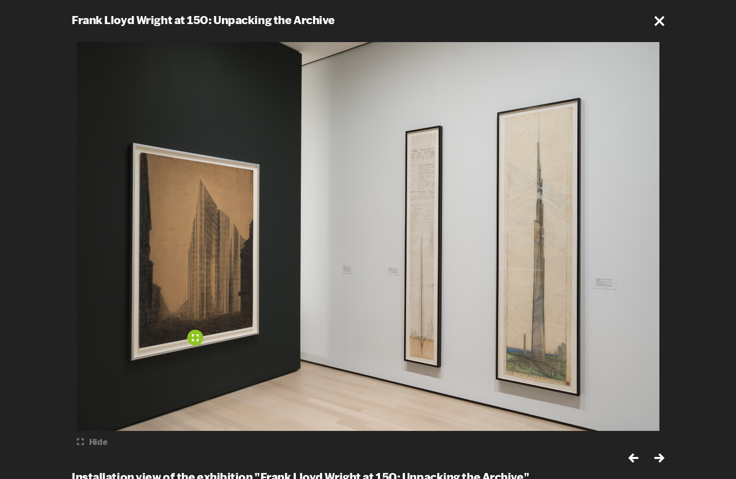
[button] (659, 21)
